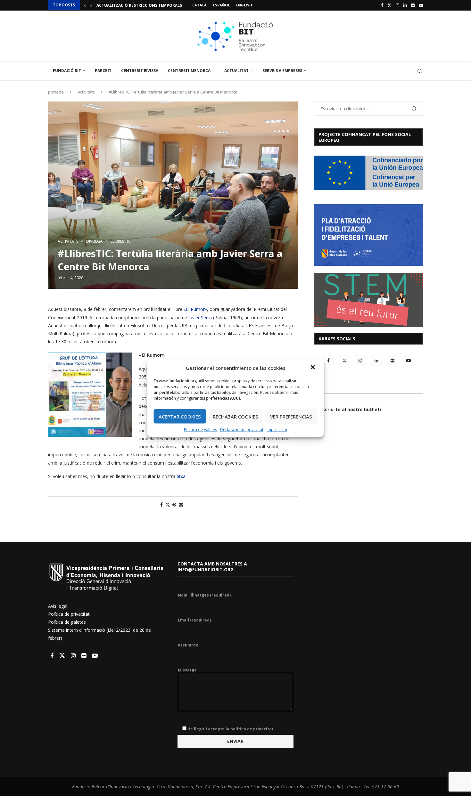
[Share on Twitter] (167, 504)
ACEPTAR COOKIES (180, 416)
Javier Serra (200, 317)
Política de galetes (200, 429)
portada (56, 92)
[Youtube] (421, 5)
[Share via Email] (181, 504)
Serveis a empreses (282, 70)
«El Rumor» (195, 309)
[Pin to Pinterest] (174, 504)
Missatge (187, 670)
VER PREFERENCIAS (291, 416)
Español (221, 5)
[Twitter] (389, 5)
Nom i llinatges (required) (204, 595)
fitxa (181, 476)
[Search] (420, 71)
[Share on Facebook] (161, 504)
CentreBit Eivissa (139, 70)
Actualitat (236, 70)
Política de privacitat (69, 614)
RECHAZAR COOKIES (235, 416)
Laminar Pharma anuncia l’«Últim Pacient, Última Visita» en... (164, 5)
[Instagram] (397, 5)
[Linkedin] (405, 5)
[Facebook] (382, 5)
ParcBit (103, 70)
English (244, 5)
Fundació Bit (67, 70)
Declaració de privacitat (241, 429)
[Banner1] (368, 173)
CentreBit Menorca (189, 70)
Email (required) (194, 620)
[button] (314, 368)
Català (199, 5)
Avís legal (57, 606)
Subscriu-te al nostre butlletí (347, 409)
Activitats (86, 92)
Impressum (277, 429)
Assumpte (188, 645)
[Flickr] (413, 5)
